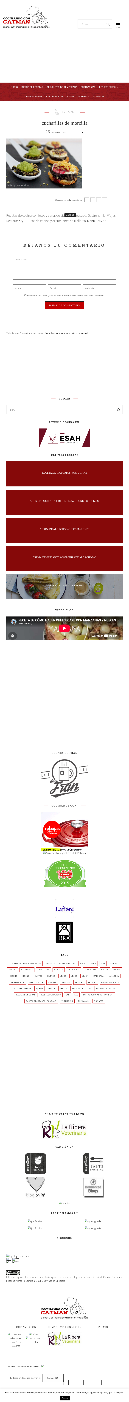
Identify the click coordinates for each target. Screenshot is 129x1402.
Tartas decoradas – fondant (98, 995)
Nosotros (84, 96)
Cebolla (58, 970)
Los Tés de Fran (108, 87)
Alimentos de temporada (62, 87)
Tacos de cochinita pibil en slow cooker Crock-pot (64, 501)
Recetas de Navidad (26, 995)
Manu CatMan (68, 112)
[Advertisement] (64, 59)
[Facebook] (86, 200)
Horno (13, 976)
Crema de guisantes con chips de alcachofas (64, 557)
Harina (104, 970)
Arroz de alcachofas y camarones (64, 529)
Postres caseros (110, 982)
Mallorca (98, 976)
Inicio (14, 87)
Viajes (70, 96)
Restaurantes (54, 96)
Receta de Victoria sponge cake (64, 472)
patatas (79, 982)
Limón (85, 976)
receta (51, 988)
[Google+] (98, 200)
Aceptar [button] (65, 1398)
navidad (52, 982)
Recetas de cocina (81, 988)
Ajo (103, 963)
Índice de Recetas (32, 87)
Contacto (99, 96)
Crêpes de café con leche (64, 585)
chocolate (74, 970)
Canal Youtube (33, 96)
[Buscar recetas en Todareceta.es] (17, 1256)
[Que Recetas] (35, 1228)
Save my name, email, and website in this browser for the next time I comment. (66, 295)
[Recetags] (35, 1221)
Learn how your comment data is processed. (66, 333)
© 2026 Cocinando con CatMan (24, 1366)
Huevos (38, 976)
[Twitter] (92, 200)
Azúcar (114, 963)
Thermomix (67, 1001)
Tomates (98, 1001)
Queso (39, 988)
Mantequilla (17, 982)
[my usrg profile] (93, 1228)
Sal (67, 995)
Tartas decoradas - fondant (41, 1001)
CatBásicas (27, 970)
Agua (83, 963)
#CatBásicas (88, 87)
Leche (63, 976)
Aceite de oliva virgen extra (26, 963)
